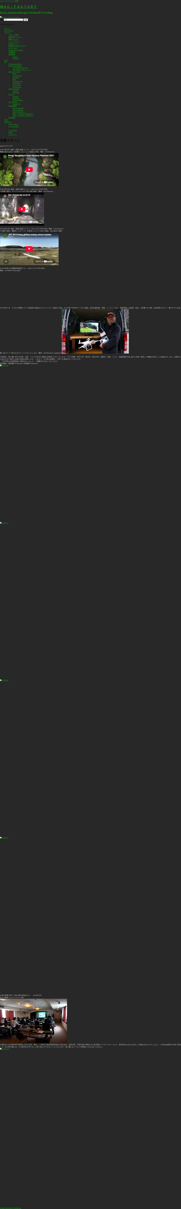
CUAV (15, 56)
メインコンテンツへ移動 (9, 1)
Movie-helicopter (18, 108)
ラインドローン (14, 41)
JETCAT (11, 94)
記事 (6, 120)
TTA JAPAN (8, 31)
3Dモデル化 (12, 48)
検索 (1, 19)
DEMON (16, 58)
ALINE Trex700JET (15, 66)
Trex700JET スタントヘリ (22, 70)
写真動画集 (12, 106)
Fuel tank (16, 77)
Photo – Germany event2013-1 (23, 114)
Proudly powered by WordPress (10, 1208)
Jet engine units (18, 81)
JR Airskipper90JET (15, 64)
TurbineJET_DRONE (15, 50)
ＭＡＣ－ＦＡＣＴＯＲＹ (18, 7)
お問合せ (7, 122)
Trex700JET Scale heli (20, 68)
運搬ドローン (13, 39)
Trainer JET (16, 104)
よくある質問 (13, 126)
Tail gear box (17, 87)
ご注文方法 (12, 130)
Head (14, 79)
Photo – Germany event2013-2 (23, 116)
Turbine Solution (13, 89)
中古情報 (11, 118)
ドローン (7, 33)
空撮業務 (11, 52)
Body (14, 74)
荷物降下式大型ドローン (17, 46)
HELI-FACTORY (14, 72)
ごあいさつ (12, 135)
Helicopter (16, 93)
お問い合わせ (13, 124)
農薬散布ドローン (15, 37)
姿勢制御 (11, 54)
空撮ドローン (13, 44)
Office (10, 133)
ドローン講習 (13, 35)
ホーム (6, 28)
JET (5, 62)
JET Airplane (12, 102)
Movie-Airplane (18, 110)
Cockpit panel (17, 76)
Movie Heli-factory (19, 112)
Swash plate (17, 85)
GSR (6, 60)
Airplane (15, 91)
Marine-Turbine (18, 100)
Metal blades (17, 83)
